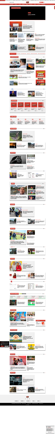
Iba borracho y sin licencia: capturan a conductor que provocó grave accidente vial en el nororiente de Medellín (41, 122)
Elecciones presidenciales (42, 53)
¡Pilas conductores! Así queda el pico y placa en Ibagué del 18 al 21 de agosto (28, 212)
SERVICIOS (35, 4)
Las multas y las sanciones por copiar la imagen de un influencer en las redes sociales (40, 175)
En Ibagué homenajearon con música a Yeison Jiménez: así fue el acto (31, 325)
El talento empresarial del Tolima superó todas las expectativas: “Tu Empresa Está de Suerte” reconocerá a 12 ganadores (28, 266)
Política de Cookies (41, 403)
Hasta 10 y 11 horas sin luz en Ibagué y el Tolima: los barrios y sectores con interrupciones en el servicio (40, 35)
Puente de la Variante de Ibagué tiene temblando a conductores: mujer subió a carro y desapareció (28, 380)
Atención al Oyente (29, 403)
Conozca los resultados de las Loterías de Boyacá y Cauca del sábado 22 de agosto (39, 303)
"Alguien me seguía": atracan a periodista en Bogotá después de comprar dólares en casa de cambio (34, 122)
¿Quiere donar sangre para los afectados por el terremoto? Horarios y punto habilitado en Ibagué (17, 368)
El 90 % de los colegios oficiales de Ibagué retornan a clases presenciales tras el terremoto (17, 71)
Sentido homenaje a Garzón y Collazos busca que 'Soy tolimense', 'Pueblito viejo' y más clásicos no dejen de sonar (30, 320)
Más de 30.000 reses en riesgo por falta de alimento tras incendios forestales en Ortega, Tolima (21, 146)
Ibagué (29, 53)
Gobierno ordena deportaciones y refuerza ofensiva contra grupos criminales (20, 175)
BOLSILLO (27, 4)
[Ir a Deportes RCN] (13, 246)
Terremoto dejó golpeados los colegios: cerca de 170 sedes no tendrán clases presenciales (39, 146)
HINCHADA (23, 4)
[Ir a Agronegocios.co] (23, 294)
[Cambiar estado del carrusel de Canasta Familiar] (4, 0)
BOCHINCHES (30, 4)
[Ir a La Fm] (12, 89)
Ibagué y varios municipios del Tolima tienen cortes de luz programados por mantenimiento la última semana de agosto (21, 40)
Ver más (43, 100)
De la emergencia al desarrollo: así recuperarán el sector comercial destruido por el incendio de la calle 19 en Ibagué (22, 48)
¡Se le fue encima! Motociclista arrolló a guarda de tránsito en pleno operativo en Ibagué (13, 40)
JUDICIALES (16, 4)
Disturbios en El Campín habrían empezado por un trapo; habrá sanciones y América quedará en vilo (40, 187)
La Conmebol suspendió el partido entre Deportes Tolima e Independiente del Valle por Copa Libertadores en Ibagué (17, 242)
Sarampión (19, 53)
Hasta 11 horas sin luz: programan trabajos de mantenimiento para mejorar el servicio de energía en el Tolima (30, 369)
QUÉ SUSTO (38, 4)
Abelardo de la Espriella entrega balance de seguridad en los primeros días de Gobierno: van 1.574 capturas (21, 94)
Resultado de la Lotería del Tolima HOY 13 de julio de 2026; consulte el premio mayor (21, 276)
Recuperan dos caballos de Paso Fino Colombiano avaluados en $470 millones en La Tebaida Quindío (40, 66)
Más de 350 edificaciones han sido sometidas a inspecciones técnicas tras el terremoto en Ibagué (31, 363)
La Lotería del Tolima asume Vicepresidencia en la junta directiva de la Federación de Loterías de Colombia (27, 27)
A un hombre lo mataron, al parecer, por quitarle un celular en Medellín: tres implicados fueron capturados (27, 122)
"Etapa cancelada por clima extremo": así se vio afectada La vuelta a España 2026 (21, 252)
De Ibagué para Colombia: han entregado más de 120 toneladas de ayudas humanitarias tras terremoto (30, 60)
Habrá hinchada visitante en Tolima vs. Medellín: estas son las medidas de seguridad (31, 237)
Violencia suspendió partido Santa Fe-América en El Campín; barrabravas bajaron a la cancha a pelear (40, 193)
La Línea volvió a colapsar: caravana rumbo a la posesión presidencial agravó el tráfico (39, 222)
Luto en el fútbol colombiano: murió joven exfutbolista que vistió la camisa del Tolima (30, 244)
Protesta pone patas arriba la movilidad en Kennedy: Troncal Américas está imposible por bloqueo (13, 122)
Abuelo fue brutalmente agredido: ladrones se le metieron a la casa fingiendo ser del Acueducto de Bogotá (20, 122)
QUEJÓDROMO (11, 4)
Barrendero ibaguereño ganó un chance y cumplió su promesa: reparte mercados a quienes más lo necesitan (21, 347)
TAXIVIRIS (20, 4)
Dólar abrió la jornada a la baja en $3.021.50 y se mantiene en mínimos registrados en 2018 (21, 286)
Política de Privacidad (24, 403)
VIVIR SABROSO (43, 4)
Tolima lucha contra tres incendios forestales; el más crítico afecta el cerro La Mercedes (25, 83)
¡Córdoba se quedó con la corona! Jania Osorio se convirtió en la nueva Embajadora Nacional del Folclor (17, 324)
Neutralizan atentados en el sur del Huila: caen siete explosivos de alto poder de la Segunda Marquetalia (31, 167)
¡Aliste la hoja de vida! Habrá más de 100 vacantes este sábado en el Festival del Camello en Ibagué (39, 276)
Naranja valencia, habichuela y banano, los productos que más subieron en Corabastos (21, 303)
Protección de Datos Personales (35, 403)
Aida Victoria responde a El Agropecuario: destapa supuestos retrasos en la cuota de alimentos (40, 198)
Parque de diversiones (34, 53)
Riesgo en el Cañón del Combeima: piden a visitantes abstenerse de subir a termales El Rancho (28, 136)
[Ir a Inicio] (27, 2)
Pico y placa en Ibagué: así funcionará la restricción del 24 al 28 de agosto (29, 40)
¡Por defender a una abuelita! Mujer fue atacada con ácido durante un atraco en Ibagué (16, 167)
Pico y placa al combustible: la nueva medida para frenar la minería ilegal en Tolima (21, 222)
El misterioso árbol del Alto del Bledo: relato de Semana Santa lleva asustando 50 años (39, 390)
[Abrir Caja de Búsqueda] (44, 2)
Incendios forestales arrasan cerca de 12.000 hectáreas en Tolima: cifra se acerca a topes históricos (30, 72)
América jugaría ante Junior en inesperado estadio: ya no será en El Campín (40, 252)
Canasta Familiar (2, 0)
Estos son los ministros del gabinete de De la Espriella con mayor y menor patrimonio (40, 287)
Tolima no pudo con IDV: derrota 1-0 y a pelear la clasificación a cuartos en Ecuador (24, 77)
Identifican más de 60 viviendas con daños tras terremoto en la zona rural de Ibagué (40, 48)
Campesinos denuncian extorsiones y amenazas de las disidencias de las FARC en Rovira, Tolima (31, 161)
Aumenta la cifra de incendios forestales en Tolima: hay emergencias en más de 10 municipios (40, 40)
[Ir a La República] (11, 281)
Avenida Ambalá (24, 53)
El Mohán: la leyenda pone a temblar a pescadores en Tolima (21, 390)
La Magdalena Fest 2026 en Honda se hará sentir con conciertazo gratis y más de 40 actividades (28, 338)
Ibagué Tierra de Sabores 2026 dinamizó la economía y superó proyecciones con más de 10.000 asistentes (39, 347)
